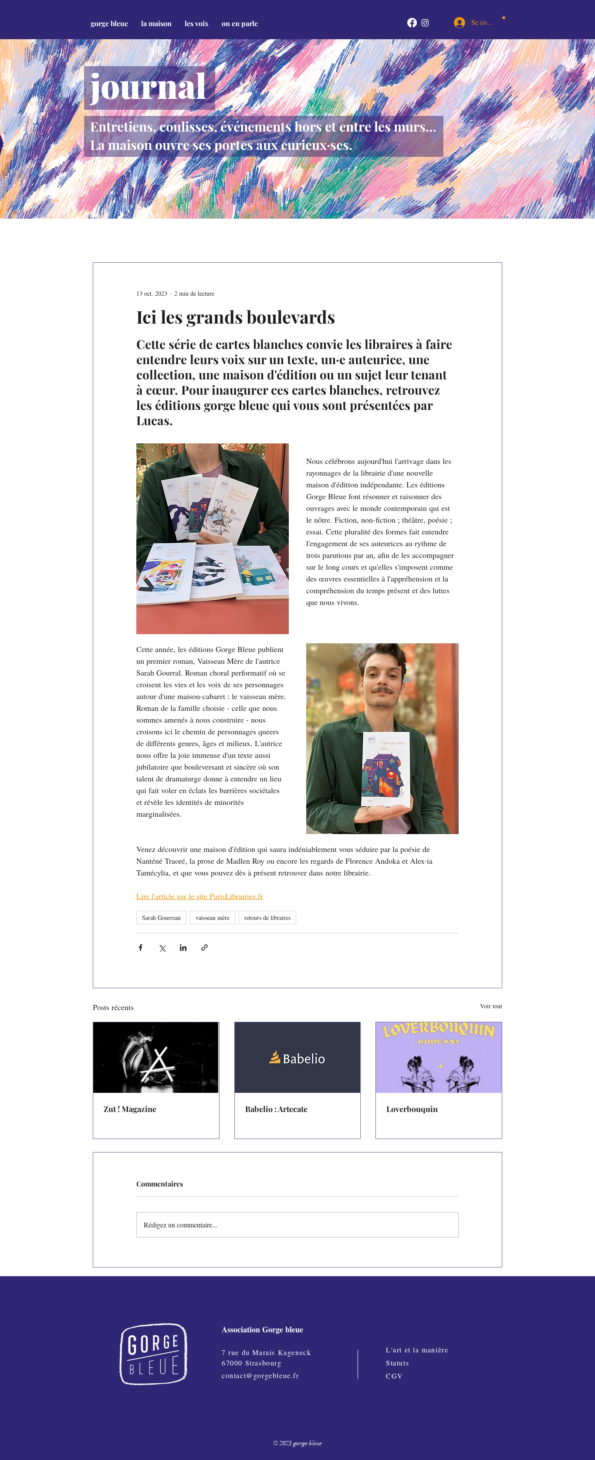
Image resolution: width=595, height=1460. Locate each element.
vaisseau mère (213, 917)
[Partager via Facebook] (140, 947)
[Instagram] (425, 22)
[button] (156, 23)
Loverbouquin (412, 1109)
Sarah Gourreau (161, 917)
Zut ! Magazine (130, 1109)
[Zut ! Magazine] (156, 1057)
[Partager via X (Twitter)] (162, 947)
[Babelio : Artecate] (298, 1057)
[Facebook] (412, 22)
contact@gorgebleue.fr (260, 1375)
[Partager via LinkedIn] (183, 947)
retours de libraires (267, 917)
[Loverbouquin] (439, 1057)
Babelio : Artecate (276, 1109)
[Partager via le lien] (204, 947)
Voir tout (491, 1006)
